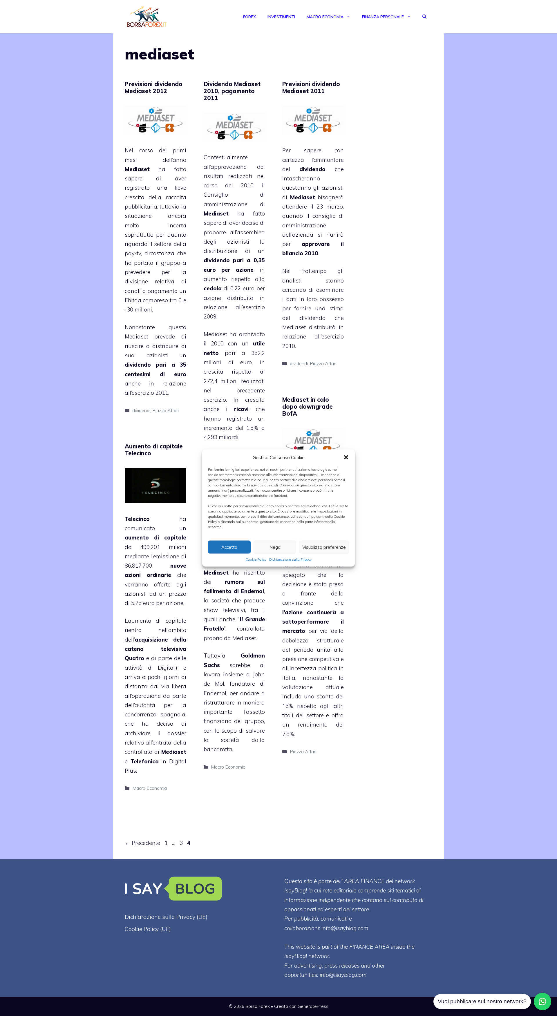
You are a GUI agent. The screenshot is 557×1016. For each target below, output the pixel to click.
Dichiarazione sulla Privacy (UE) (166, 916)
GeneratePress (313, 1006)
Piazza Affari (165, 410)
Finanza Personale (383, 16)
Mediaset (137, 169)
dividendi (141, 410)
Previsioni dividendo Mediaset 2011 (311, 87)
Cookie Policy (255, 559)
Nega (275, 547)
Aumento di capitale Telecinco (154, 450)
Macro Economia (325, 16)
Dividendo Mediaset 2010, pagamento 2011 (232, 91)
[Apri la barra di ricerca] (424, 17)
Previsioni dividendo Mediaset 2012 (153, 87)
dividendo (217, 260)
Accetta (229, 547)
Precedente (142, 842)
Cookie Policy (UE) (148, 929)
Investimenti (281, 16)
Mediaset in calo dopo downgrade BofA (307, 406)
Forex (249, 16)
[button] (346, 457)
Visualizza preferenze (324, 547)
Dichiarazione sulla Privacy (290, 559)
